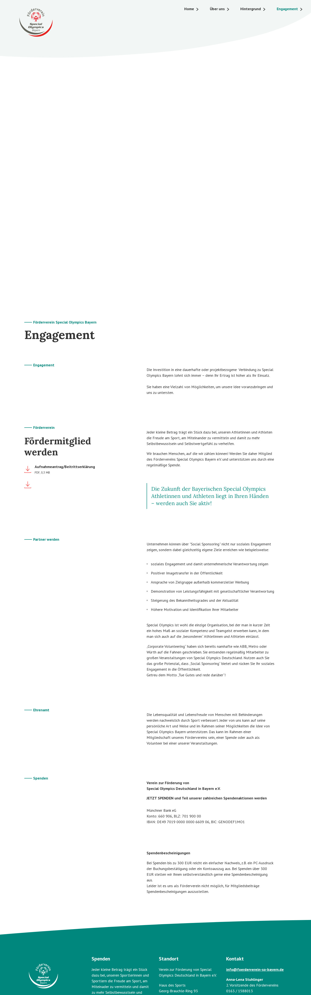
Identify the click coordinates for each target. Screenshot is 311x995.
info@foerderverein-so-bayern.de (255, 969)
